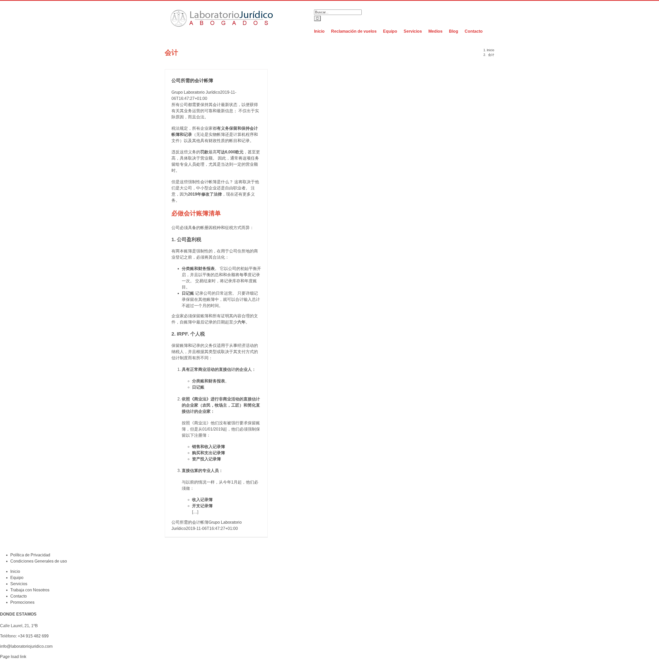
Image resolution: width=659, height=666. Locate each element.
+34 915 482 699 (33, 636)
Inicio (15, 571)
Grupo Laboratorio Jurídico (195, 92)
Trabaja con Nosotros (29, 590)
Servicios (18, 584)
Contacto (18, 596)
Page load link (13, 656)
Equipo (16, 577)
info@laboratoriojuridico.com (26, 646)
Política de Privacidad (30, 555)
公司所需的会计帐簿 (192, 80)
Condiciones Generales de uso (38, 561)
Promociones (22, 602)
